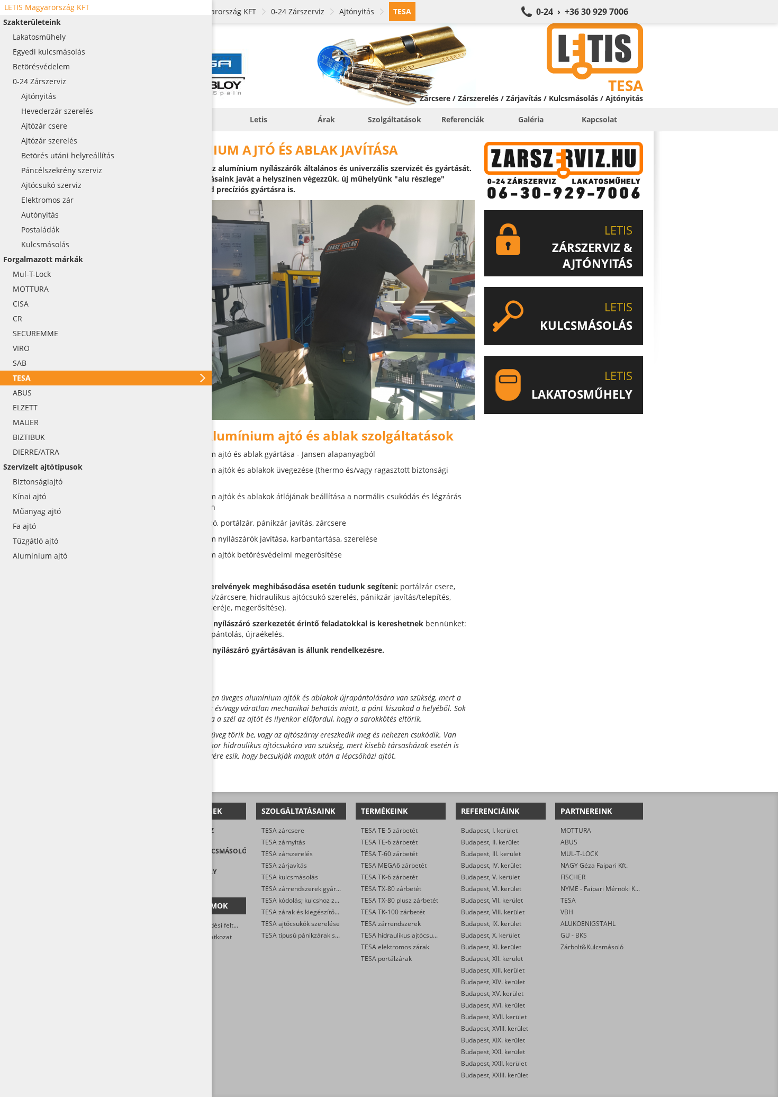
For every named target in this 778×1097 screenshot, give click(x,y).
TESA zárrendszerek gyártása (305, 888)
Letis (258, 119)
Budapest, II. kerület (490, 842)
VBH (566, 911)
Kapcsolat (599, 119)
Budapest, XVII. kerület (494, 1016)
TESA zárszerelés (287, 853)
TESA (568, 900)
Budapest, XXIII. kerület (494, 1075)
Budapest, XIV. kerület (493, 981)
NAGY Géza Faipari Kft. (594, 865)
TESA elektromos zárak (395, 946)
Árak (326, 119)
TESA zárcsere (282, 830)
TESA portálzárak (386, 958)
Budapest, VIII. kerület (492, 911)
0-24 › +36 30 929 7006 (582, 11)
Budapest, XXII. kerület (494, 1063)
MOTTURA (575, 830)
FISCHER (572, 877)
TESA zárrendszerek (391, 923)
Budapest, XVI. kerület (493, 1005)
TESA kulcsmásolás (289, 877)
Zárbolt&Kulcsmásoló (591, 946)
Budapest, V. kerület (490, 877)
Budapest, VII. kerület (492, 900)
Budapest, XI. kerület (491, 946)
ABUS (568, 842)
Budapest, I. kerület (489, 830)
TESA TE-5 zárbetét (389, 830)
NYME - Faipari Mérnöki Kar (600, 888)
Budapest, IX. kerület (491, 923)
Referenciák (462, 119)
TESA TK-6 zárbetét (389, 877)
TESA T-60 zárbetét (389, 853)
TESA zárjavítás (284, 865)
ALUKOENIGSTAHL (588, 923)
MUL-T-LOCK (579, 853)
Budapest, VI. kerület (491, 888)
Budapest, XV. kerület (492, 993)
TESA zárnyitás (283, 842)
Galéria (531, 119)
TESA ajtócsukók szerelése (300, 923)
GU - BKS (573, 935)
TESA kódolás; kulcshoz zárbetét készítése (323, 900)
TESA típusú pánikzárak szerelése (310, 935)
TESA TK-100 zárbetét (393, 911)
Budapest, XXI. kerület (493, 1051)
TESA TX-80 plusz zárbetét (399, 900)
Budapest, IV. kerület (491, 865)
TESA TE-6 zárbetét (389, 842)
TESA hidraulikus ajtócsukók (402, 935)
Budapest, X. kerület (490, 935)
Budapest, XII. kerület (492, 958)
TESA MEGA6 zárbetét (394, 865)
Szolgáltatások (394, 119)
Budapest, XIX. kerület (493, 1040)
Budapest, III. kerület (491, 853)
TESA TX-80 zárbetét (391, 888)
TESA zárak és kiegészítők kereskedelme (321, 911)
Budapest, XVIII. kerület (494, 1028)
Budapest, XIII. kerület (492, 970)
